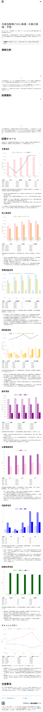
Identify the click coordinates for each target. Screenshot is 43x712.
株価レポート (13, 698)
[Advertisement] (21, 11)
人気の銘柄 (8, 698)
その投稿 (28, 690)
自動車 (15, 35)
